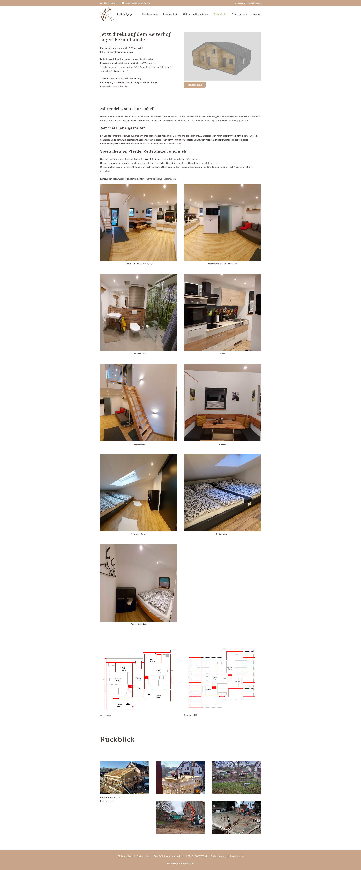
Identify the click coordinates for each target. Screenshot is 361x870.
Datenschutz (173, 863)
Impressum (188, 863)
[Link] (107, 14)
